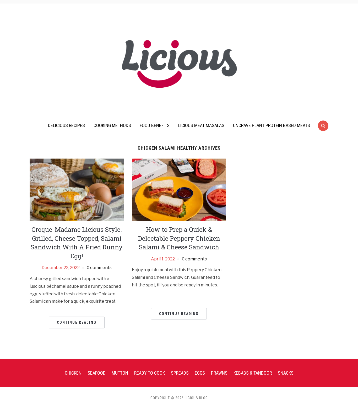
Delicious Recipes (66, 125)
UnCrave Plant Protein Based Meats (271, 125)
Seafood (97, 373)
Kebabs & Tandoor (253, 373)
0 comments (99, 267)
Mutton (120, 373)
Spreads (180, 373)
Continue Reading (76, 322)
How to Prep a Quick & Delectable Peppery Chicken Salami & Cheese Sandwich (179, 238)
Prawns (219, 373)
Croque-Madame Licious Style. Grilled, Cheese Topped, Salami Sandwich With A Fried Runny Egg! (77, 242)
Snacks (286, 373)
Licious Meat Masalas (201, 125)
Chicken (73, 373)
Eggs (200, 373)
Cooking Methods (112, 125)
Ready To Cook (149, 373)
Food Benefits (155, 125)
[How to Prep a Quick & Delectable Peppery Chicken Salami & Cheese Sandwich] (179, 189)
